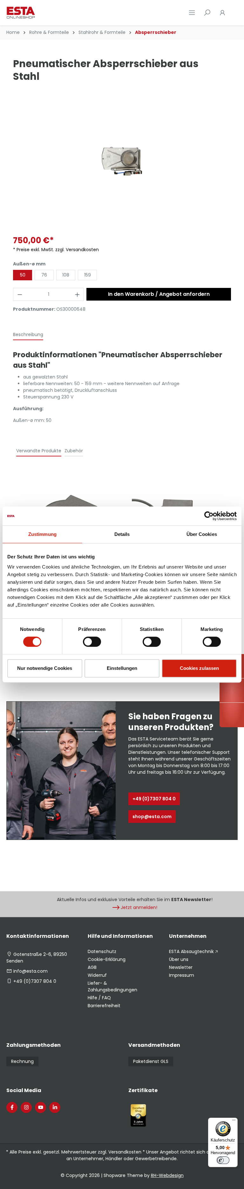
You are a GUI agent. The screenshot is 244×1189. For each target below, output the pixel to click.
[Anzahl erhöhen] (77, 294)
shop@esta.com (152, 816)
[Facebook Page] (11, 1107)
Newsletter (181, 967)
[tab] (28, 335)
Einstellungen (122, 668)
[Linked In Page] (54, 1107)
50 (22, 275)
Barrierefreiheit (104, 1005)
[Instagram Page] (26, 1107)
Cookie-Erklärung (106, 959)
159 (87, 275)
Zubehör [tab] (73, 451)
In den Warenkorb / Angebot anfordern (159, 294)
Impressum (181, 975)
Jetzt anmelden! (139, 907)
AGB (92, 967)
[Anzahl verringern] (19, 294)
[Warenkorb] (234, 12)
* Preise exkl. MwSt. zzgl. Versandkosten (56, 249)
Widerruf (97, 975)
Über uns (178, 959)
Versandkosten (124, 1152)
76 (44, 275)
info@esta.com (30, 971)
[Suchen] (207, 12)
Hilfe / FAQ (99, 998)
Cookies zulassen (199, 668)
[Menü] (192, 12)
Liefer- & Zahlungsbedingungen (112, 986)
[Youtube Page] (40, 1107)
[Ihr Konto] (222, 12)
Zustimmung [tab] (42, 534)
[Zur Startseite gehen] (38, 12)
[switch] (92, 642)
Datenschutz (102, 951)
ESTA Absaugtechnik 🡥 (193, 951)
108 (65, 275)
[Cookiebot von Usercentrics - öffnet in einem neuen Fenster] (209, 516)
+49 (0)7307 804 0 (154, 799)
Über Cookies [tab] (201, 534)
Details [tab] (122, 534)
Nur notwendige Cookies (44, 668)
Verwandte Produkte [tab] (38, 451)
